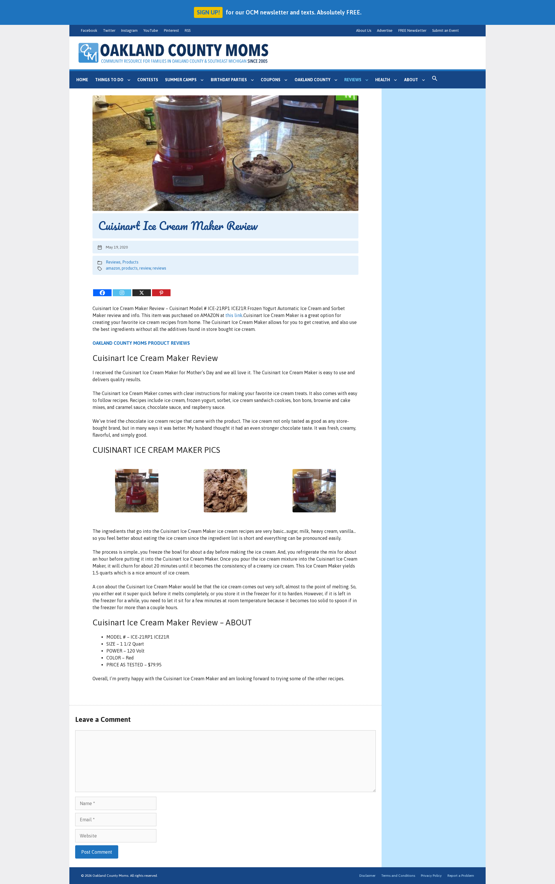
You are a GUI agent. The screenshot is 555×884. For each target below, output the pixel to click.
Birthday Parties (229, 79)
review (145, 268)
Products (130, 262)
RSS (187, 30)
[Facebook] (102, 292)
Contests (147, 79)
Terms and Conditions (398, 876)
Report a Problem (460, 876)
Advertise (385, 30)
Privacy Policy (431, 876)
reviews (159, 268)
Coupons (270, 79)
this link (234, 315)
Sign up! (208, 12)
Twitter (109, 30)
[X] (141, 292)
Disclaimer (367, 876)
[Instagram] (122, 292)
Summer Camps (181, 79)
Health (382, 79)
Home (82, 79)
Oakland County (312, 79)
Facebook (89, 30)
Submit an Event (445, 30)
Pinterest (171, 30)
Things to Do (109, 79)
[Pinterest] (161, 292)
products (130, 268)
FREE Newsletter (412, 30)
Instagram (129, 30)
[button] (434, 79)
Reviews (352, 79)
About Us (363, 30)
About (411, 79)
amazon (113, 268)
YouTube (150, 30)
